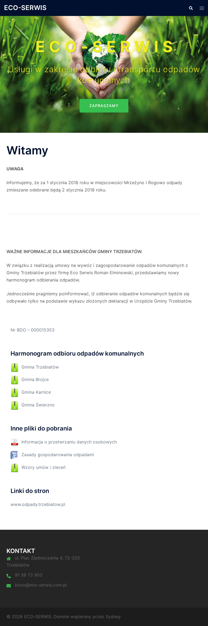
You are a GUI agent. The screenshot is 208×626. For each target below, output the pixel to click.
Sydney (113, 616)
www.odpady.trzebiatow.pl (38, 504)
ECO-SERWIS (25, 8)
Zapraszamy (104, 105)
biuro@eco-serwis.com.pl (41, 585)
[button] (190, 8)
